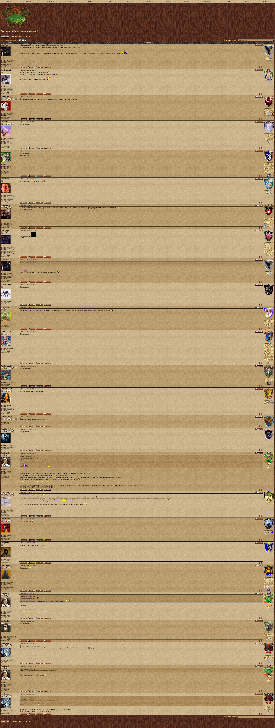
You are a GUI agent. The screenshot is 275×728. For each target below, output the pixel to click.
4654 (8, 146)
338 (8, 302)
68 (14, 222)
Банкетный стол (25, 36)
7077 (8, 351)
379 (8, 514)
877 (8, 588)
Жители (228, 1)
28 (14, 251)
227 (8, 560)
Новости (71, 1)
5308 (8, 117)
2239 (8, 325)
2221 (8, 65)
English (265, 1)
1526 (8, 200)
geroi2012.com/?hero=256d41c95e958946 (34, 481)
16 (12, 635)
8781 (8, 172)
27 (14, 348)
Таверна (28, 1)
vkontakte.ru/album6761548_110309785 (33, 612)
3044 (8, 225)
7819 (8, 476)
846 (8, 448)
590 (8, 92)
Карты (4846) (50, 1)
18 (11, 143)
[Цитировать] (259, 45)
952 (8, 423)
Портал (9, 1)
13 (12, 660)
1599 (8, 538)
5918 (8, 255)
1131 (8, 661)
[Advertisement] (152, 16)
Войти (247, 1)
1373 (8, 412)
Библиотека (207, 1)
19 (14, 324)
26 (12, 382)
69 (13, 349)
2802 (8, 384)
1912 (8, 639)
